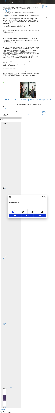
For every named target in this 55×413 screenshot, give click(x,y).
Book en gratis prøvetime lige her (22, 76)
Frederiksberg (8, 12)
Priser (5, 3)
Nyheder (6, 13)
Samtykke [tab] (14, 199)
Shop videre (3, 409)
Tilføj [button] (5, 188)
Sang (5, 0)
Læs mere (27, 102)
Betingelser (29, 114)
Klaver (5, 2)
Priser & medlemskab (33, 110)
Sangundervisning (44, 110)
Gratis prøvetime (7, 8)
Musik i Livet (44, 112)
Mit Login (6, 16)
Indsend (9, 412)
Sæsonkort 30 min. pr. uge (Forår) (7, 320)
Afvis (15, 215)
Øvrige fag (6, 7)
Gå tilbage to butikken (8, 120)
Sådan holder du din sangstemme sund (27, 100)
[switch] (22, 212)
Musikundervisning (45, 108)
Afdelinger (6, 10)
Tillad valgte (27, 215)
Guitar (5, 1)
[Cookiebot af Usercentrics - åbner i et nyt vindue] (42, 197)
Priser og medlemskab (8, 9)
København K (8, 11)
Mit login (12, 2)
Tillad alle (39, 215)
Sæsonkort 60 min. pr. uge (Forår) (7, 387)
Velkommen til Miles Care (10, 99)
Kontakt (6, 14)
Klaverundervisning (45, 109)
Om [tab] (40, 199)
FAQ (5, 15)
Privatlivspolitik (43, 114)
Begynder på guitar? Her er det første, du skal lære (44, 100)
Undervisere (44, 111)
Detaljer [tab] (27, 199)
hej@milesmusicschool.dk (7, 108)
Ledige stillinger (32, 109)
